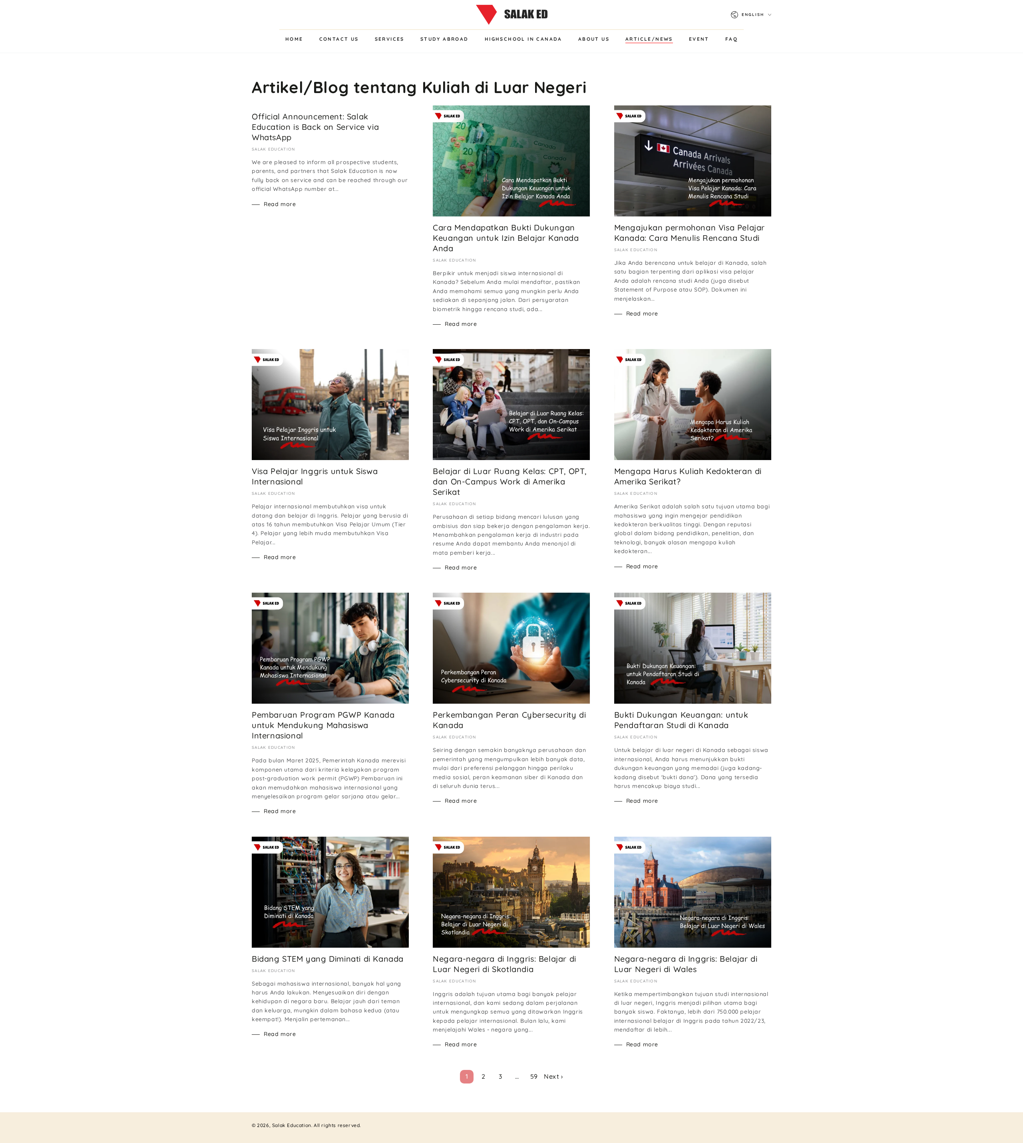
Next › (553, 1076)
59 (534, 1076)
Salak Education (291, 1125)
